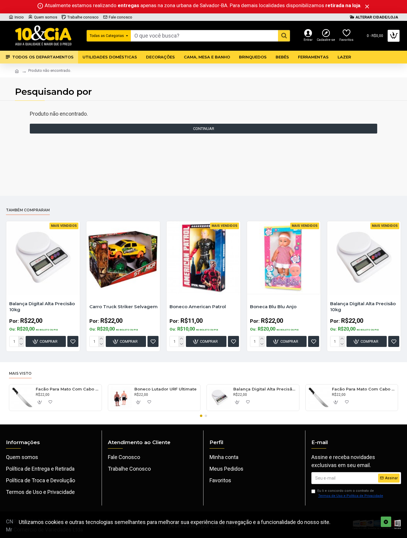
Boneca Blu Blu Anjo (273, 306)
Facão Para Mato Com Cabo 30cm (68, 389)
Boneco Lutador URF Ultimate (165, 389)
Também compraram (28, 210)
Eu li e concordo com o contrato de (350, 493)
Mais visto (20, 373)
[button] (201, 416)
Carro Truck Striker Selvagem (123, 306)
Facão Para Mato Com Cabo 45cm (364, 389)
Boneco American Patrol (198, 306)
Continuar (203, 128)
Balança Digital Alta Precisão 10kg (42, 306)
